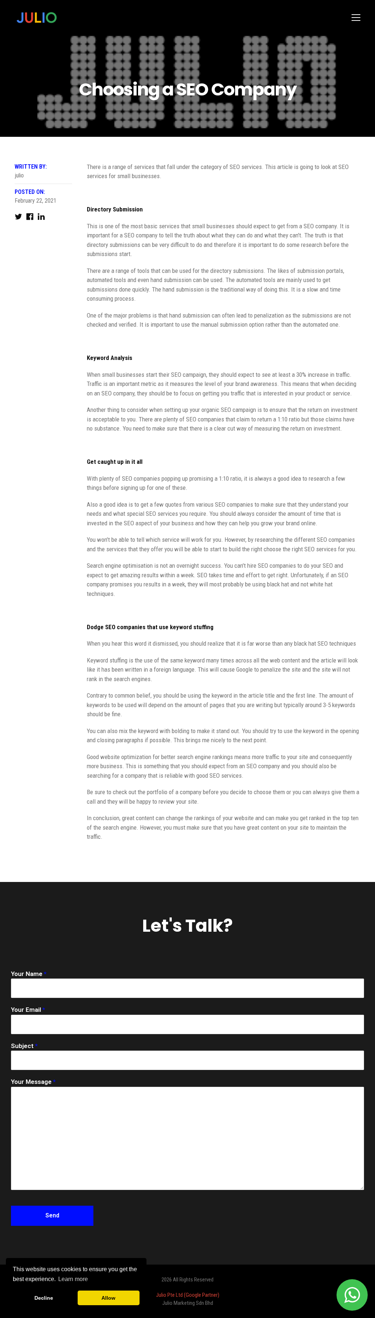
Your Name (29, 973)
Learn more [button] (73, 1279)
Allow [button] (108, 1298)
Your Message (33, 1081)
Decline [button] (43, 1298)
